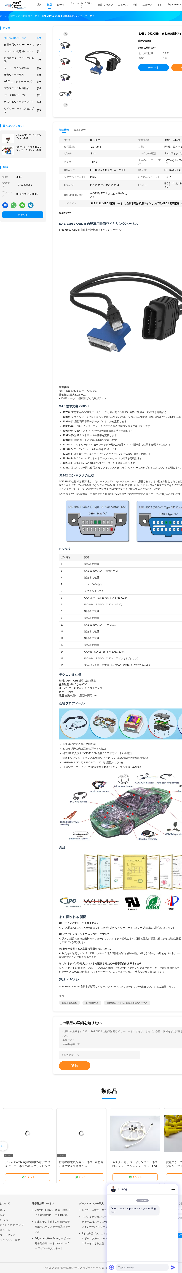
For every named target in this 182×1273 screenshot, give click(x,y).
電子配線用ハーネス (23, 37)
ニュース (147, 4)
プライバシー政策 (10, 1239)
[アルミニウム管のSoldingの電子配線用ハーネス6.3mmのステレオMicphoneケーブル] (135, 1133)
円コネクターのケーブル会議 (23, 60)
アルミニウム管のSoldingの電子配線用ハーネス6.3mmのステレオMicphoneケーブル (134, 1166)
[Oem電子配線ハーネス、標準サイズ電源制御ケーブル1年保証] (28, 1133)
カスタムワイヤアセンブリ (23, 101)
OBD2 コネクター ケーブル (23, 81)
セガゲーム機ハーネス (94, 1210)
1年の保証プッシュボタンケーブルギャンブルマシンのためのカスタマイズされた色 (100, 1238)
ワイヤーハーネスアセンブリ (23, 110)
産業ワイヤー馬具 (23, 74)
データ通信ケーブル (23, 95)
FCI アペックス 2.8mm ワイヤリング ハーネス (28, 148)
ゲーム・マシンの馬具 (23, 68)
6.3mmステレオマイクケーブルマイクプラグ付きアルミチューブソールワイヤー (81, 1166)
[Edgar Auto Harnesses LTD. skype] (31, 205)
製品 (2, 1215)
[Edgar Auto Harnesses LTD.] (15, 5)
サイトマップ (7, 1234)
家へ (2, 1210)
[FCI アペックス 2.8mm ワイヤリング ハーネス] (8, 151)
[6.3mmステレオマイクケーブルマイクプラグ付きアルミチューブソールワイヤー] (81, 1133)
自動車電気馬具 (69, 1003)
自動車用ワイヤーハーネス (23, 44)
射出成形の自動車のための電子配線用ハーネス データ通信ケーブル (52, 1226)
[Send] (173, 1267)
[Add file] (111, 1267)
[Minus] (173, 1189)
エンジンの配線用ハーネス (23, 51)
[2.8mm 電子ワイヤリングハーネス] (8, 138)
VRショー (5, 1220)
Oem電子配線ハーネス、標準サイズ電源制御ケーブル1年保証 (52, 1212)
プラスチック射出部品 (23, 88)
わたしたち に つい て (12, 1224)
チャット (23, 214)
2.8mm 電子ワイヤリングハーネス (29, 136)
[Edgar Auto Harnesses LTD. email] (5, 205)
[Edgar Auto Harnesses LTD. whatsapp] (14, 205)
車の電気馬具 (91, 1003)
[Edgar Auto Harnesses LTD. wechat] (22, 205)
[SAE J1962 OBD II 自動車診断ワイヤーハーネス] (104, 62)
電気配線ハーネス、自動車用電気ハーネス (127, 1003)
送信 (74, 1066)
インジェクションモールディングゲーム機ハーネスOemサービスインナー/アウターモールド (99, 1221)
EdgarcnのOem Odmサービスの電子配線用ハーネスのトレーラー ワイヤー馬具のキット (53, 1243)
